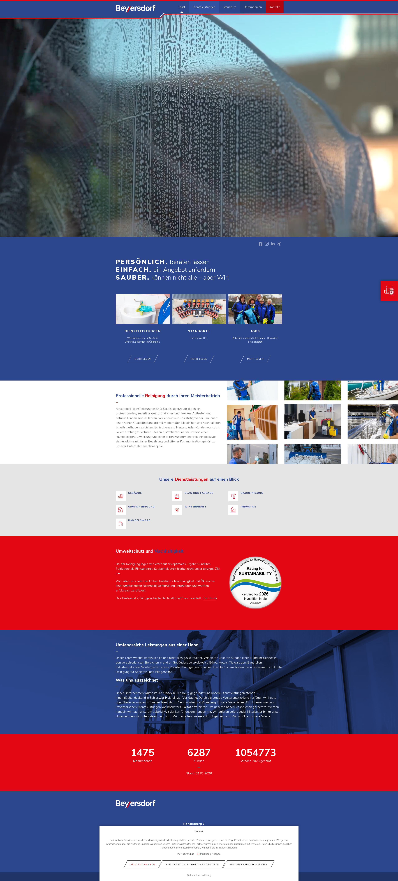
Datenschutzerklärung (199, 875)
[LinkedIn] (273, 244)
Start (181, 7)
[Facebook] (260, 244)
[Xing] (279, 244)
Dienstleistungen (204, 7)
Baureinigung (255, 497)
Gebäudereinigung (142, 497)
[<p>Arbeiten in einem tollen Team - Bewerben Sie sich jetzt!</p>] (255, 322)
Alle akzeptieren (142, 864)
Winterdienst (199, 510)
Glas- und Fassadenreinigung (199, 497)
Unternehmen (253, 7)
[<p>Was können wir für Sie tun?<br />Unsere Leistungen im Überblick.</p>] (143, 322)
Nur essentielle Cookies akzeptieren (192, 864)
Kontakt (274, 7)
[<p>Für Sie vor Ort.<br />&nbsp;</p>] (199, 322)
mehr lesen (142, 359)
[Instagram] (267, 244)
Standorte (229, 7)
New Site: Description (135, 8)
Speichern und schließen (249, 864)
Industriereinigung (255, 510)
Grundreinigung (142, 510)
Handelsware (142, 520)
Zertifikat (209, 598)
